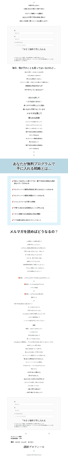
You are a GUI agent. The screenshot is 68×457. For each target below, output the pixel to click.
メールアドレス (18, 42)
